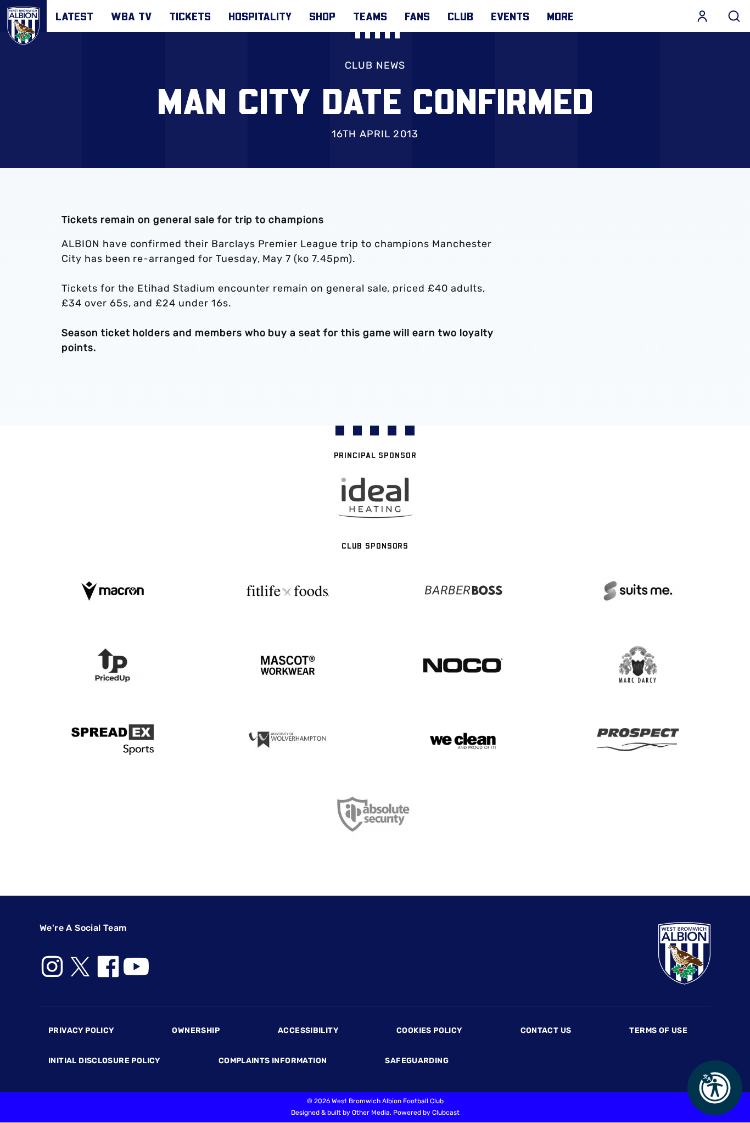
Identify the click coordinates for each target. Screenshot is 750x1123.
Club (460, 16)
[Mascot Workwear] (287, 665)
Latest (74, 16)
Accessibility (308, 1030)
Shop (322, 16)
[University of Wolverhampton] (287, 740)
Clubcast (446, 1112)
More (560, 16)
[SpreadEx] (112, 739)
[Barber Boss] (462, 591)
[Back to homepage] (23, 23)
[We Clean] (462, 740)
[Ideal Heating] (375, 498)
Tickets (190, 16)
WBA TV (131, 16)
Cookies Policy (429, 1030)
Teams (370, 16)
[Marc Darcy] (638, 665)
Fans (417, 16)
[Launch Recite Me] (714, 1087)
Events (510, 16)
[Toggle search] (734, 16)
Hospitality (260, 16)
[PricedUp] (112, 665)
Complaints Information (273, 1060)
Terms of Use (658, 1030)
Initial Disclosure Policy (104, 1060)
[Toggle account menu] (702, 16)
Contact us (546, 1030)
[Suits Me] (638, 591)
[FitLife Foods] (287, 590)
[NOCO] (462, 665)
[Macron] (112, 591)
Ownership (196, 1030)
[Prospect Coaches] (638, 739)
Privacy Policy (81, 1030)
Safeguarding (417, 1060)
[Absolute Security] (375, 814)
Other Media (371, 1112)
